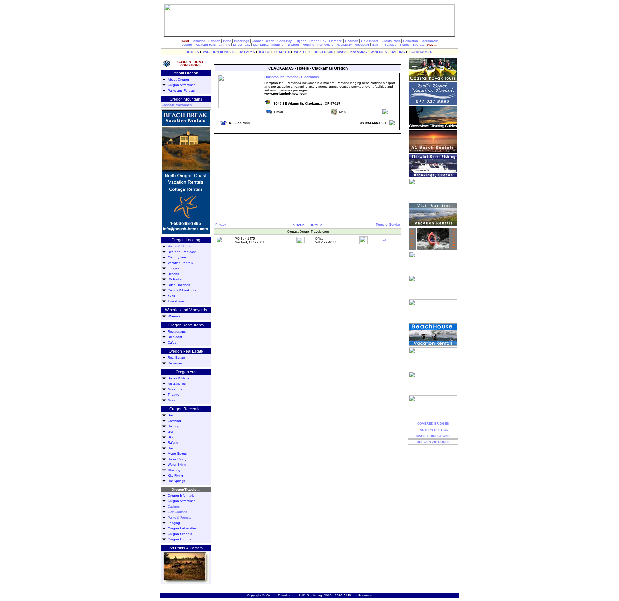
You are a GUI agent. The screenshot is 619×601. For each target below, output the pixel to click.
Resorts (172, 274)
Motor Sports (176, 453)
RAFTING (398, 51)
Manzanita (261, 44)
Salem (376, 44)
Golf (170, 431)
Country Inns (176, 257)
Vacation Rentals (179, 263)
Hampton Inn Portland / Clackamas (291, 77)
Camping (173, 420)
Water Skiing (176, 464)
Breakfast (174, 337)
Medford (277, 44)
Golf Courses (177, 512)
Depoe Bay (318, 41)
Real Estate (175, 357)
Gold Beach (370, 41)
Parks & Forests (179, 517)
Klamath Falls (206, 44)
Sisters (404, 44)
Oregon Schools (179, 534)
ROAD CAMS (323, 51)
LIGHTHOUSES (420, 51)
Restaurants (176, 331)
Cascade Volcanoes (177, 105)
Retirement (175, 363)
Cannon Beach (263, 41)
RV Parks (174, 279)
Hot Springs (175, 481)
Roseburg (362, 44)
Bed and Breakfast (181, 252)
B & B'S (264, 51)
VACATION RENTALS (219, 51)
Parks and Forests (180, 90)
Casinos (174, 506)
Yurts (170, 295)
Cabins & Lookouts (181, 290)
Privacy (220, 224)
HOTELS (192, 51)
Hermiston (410, 41)
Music (171, 400)
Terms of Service (388, 224)
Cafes (171, 342)
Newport (293, 44)
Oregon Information (181, 495)
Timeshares (175, 301)
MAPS (342, 51)
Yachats (418, 44)
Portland (308, 44)
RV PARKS (247, 51)
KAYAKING (358, 51)
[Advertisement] (306, 60)
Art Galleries (176, 383)
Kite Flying (174, 475)
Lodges (172, 268)
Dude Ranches (178, 284)
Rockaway (344, 44)
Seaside (390, 44)
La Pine (224, 44)
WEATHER (302, 51)
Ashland (199, 41)
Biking (171, 415)
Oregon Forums (178, 539)
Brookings (241, 41)
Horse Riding (176, 459)
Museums (174, 389)
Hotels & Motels (179, 246)
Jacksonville (429, 41)
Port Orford (325, 44)
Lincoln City (241, 44)
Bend (227, 41)
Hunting (172, 426)
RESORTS (282, 51)
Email (382, 240)
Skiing (171, 437)
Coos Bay (284, 41)
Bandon (214, 41)
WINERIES (379, 51)
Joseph (187, 44)
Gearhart (351, 41)
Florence (335, 41)
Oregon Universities (181, 528)
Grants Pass (391, 41)
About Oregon (177, 79)
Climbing (173, 470)
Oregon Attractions (180, 85)
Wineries (173, 316)
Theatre (172, 394)
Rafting (172, 442)
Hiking (171, 448)
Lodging (173, 523)
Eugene (301, 41)
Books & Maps (177, 378)
